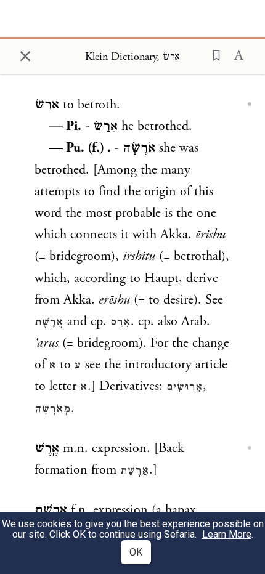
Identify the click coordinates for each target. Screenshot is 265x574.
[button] (212, 54)
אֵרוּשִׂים (184, 387)
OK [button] (135, 552)
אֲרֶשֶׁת (49, 322)
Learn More (226, 534)
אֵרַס (120, 322)
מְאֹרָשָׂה (53, 409)
